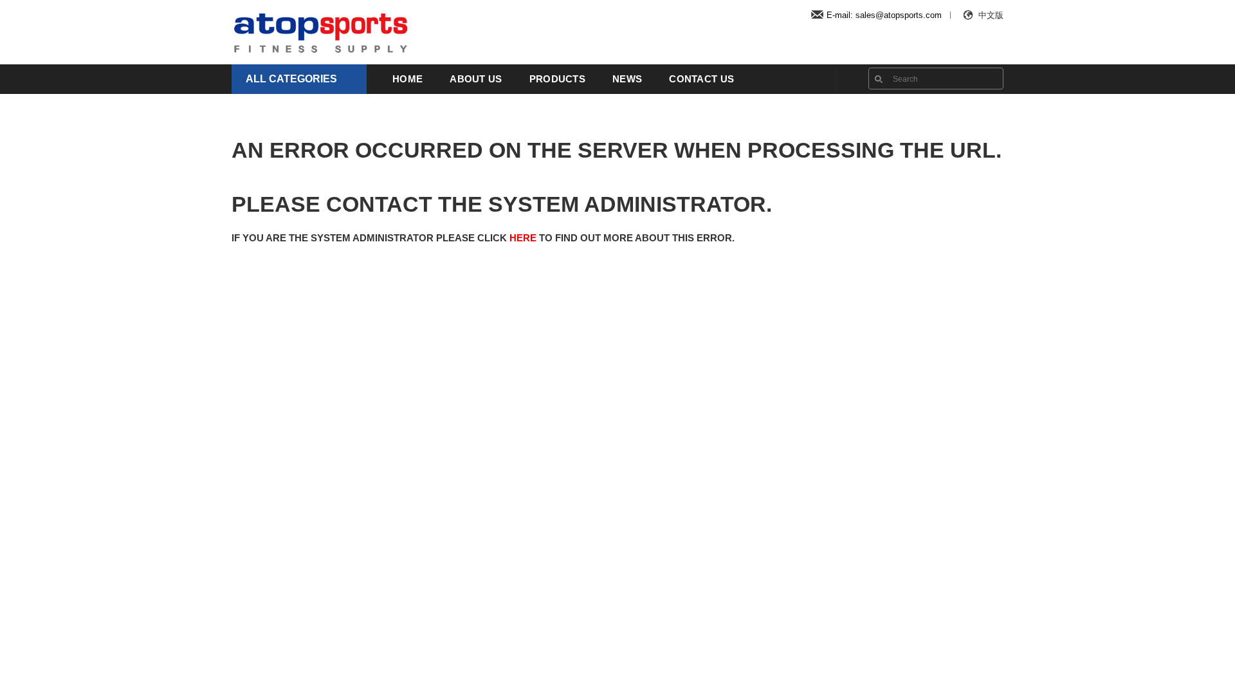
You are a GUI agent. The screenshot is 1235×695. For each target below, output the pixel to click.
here (522, 237)
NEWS (627, 78)
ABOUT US (476, 78)
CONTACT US (701, 78)
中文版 (990, 15)
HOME (407, 78)
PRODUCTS (557, 78)
